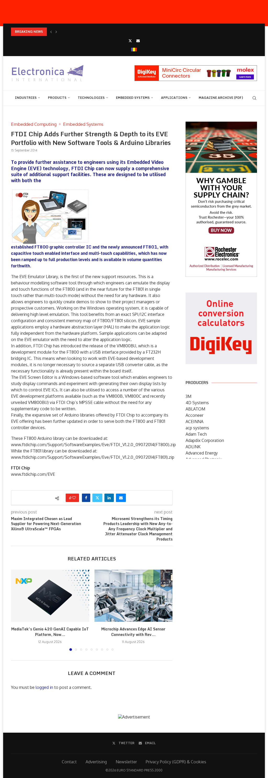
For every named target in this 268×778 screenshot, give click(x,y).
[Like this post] (74, 498)
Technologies (91, 97)
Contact (69, 761)
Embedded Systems (133, 97)
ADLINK (193, 446)
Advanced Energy (202, 453)
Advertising (96, 761)
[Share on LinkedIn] (109, 498)
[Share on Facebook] (86, 498)
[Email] (138, 41)
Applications (174, 97)
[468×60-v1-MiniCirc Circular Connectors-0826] (196, 68)
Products (57, 97)
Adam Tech (196, 434)
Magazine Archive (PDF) (221, 97)
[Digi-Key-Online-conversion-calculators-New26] (221, 296)
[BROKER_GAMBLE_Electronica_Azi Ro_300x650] (221, 125)
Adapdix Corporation (205, 440)
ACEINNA (194, 421)
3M (188, 396)
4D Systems (197, 402)
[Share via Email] (121, 498)
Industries (26, 97)
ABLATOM (195, 409)
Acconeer (194, 415)
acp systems (197, 427)
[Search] (254, 98)
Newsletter (126, 761)
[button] (51, 32)
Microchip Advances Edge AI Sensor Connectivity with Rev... (133, 632)
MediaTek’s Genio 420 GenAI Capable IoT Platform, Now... (50, 632)
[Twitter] (130, 41)
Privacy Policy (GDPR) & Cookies (176, 761)
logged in (44, 687)
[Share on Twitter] (97, 498)
